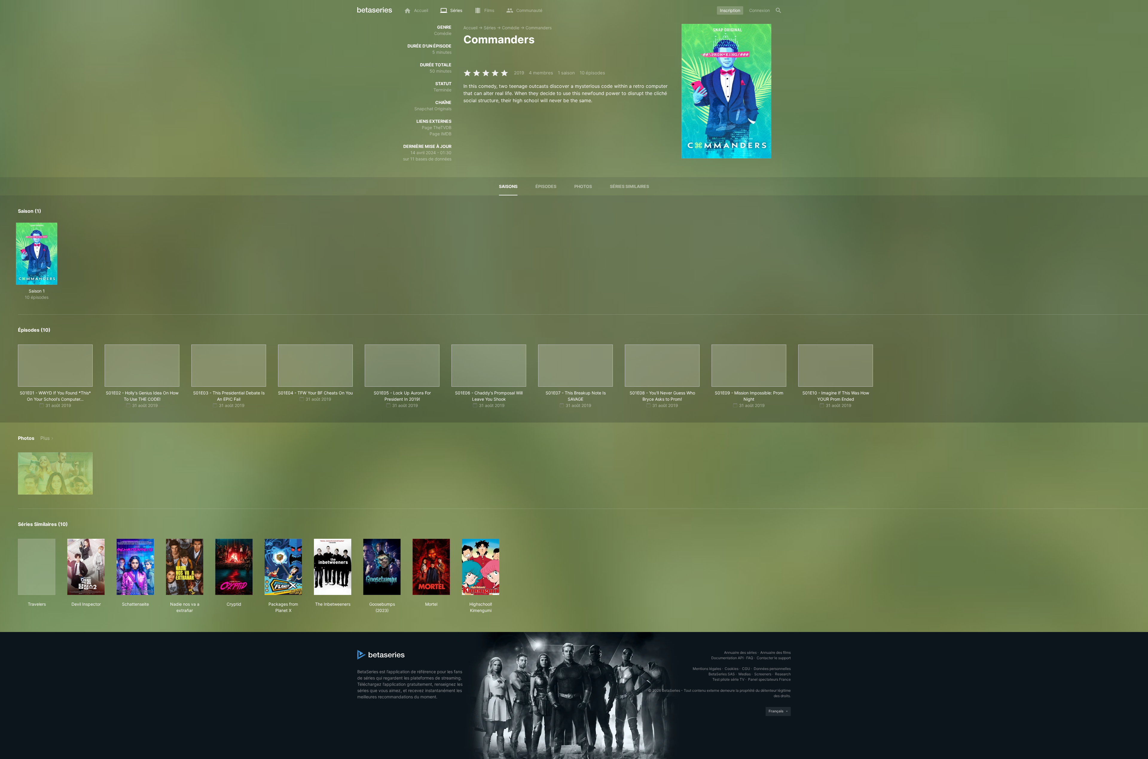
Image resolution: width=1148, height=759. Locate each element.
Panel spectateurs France (769, 679)
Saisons (508, 186)
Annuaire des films (775, 652)
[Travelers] (36, 567)
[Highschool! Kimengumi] (480, 567)
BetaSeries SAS (722, 674)
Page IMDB (440, 133)
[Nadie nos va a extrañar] (184, 567)
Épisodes (545, 186)
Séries (490, 27)
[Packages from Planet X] (283, 567)
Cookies (731, 668)
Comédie (510, 27)
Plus (45, 438)
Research (783, 674)
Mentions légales (707, 668)
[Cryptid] (234, 567)
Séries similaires (629, 186)
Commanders (539, 27)
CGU (746, 668)
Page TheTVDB (436, 127)
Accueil (470, 27)
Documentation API (727, 658)
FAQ (749, 658)
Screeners (762, 674)
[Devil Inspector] (86, 567)
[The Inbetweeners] (332, 567)
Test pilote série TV (728, 679)
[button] (55, 473)
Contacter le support (774, 658)
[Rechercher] (778, 10)
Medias (744, 674)
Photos (583, 186)
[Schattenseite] (135, 567)
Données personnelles (772, 668)
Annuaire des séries (740, 652)
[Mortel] (431, 567)
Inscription (730, 10)
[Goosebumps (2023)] (382, 567)
